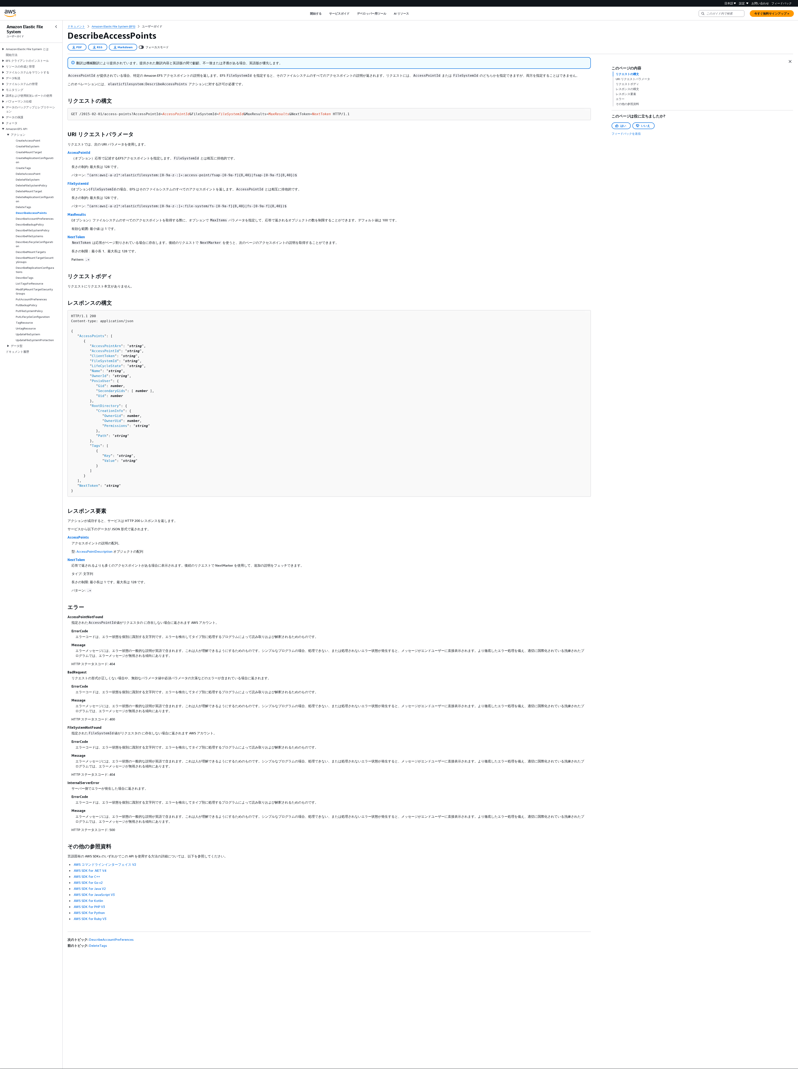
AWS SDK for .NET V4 (90, 870)
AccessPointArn (106, 346)
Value (109, 461)
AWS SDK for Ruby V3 (90, 919)
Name (96, 371)
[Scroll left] (306, 13)
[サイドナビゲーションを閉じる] (56, 26)
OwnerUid (112, 421)
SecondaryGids (111, 391)
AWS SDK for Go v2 (88, 882)
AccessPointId (79, 152)
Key (107, 456)
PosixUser (101, 381)
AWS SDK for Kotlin (88, 901)
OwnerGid (112, 416)
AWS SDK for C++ (87, 876)
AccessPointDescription (94, 551)
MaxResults (77, 214)
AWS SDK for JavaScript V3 (94, 895)
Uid (101, 396)
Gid (101, 386)
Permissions (115, 426)
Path (102, 436)
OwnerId (99, 376)
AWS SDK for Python (89, 913)
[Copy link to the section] (64, 101)
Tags (96, 446)
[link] (152, 26)
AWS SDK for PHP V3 (89, 907)
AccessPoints (91, 336)
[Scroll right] (412, 13)
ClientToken (103, 356)
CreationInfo (110, 411)
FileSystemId (78, 183)
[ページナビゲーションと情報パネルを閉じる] (790, 61)
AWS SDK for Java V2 (90, 889)
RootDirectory (105, 406)
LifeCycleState (106, 366)
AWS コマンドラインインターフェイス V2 (105, 864)
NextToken (76, 237)
